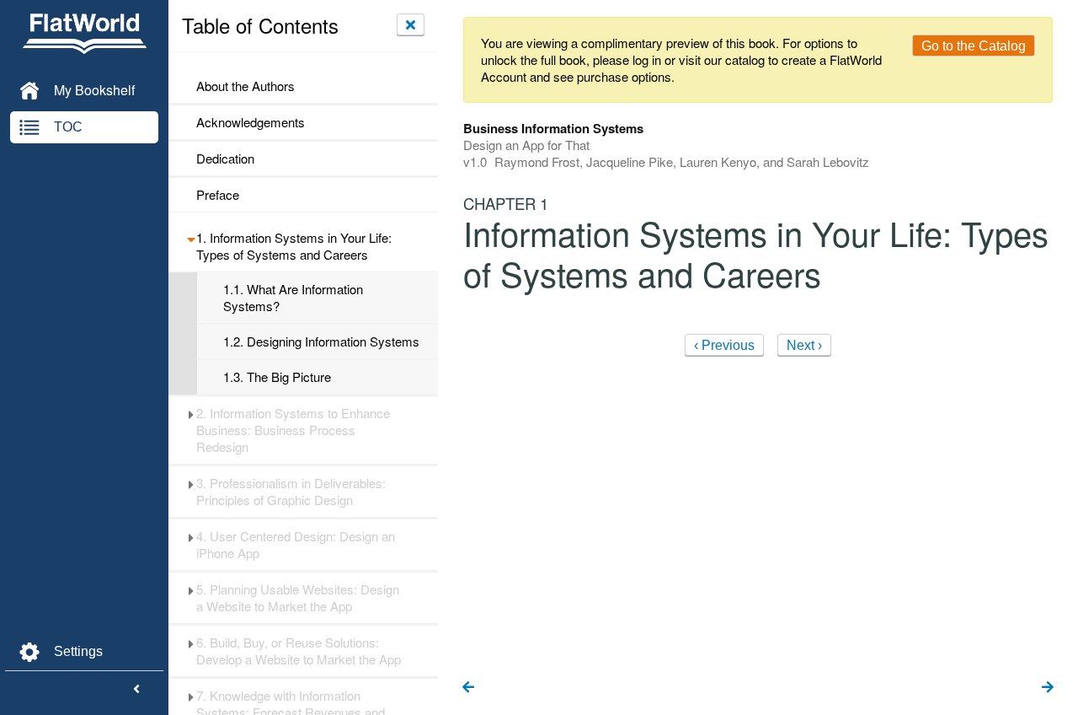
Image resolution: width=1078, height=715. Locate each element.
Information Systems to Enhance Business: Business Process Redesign (293, 430)
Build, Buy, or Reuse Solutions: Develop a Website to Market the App (298, 651)
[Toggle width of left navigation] (136, 689)
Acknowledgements (250, 122)
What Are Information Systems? (293, 297)
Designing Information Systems (321, 341)
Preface (217, 194)
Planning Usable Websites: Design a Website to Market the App (297, 598)
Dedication (225, 158)
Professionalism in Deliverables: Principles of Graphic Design (291, 491)
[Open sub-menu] (190, 237)
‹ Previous (724, 345)
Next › (804, 345)
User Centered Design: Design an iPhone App (295, 545)
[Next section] (1048, 688)
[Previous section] (468, 688)
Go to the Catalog (973, 46)
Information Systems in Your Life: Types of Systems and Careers (294, 246)
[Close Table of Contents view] (410, 24)
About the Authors (245, 86)
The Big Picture (277, 376)
